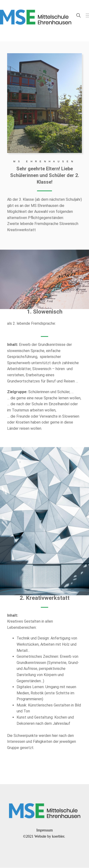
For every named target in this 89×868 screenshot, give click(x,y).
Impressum (44, 830)
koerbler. (59, 836)
